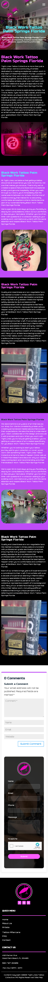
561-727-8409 (10, 963)
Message (12, 817)
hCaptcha (12, 839)
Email (10, 793)
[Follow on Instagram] (28, 902)
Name (11, 781)
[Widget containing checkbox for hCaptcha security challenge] (25, 846)
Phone (11, 805)
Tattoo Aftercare (11, 932)
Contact (6, 940)
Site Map (39, 977)
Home (5, 919)
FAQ (4, 936)
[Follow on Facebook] (19, 902)
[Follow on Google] (24, 902)
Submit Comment (30, 743)
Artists (5, 927)
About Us (7, 923)
